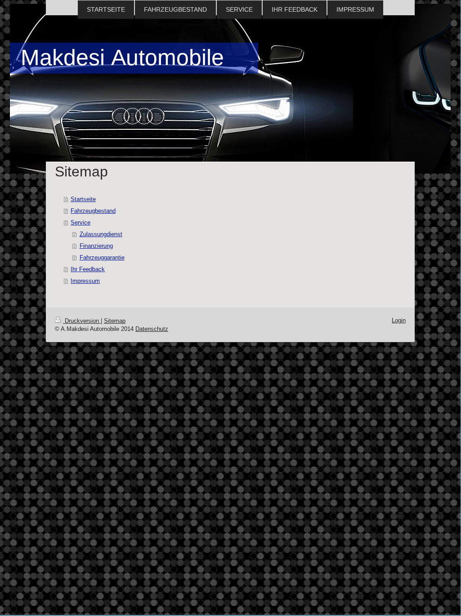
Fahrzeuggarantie (102, 257)
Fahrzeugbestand (93, 210)
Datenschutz (151, 329)
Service (80, 222)
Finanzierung (96, 245)
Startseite (83, 199)
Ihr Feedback (88, 269)
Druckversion (82, 320)
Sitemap (114, 320)
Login (399, 320)
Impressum (85, 280)
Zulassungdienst (101, 234)
